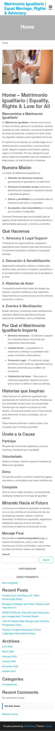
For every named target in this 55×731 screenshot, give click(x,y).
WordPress (29, 726)
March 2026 (8, 651)
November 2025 (10, 666)
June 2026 (7, 646)
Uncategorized (9, 684)
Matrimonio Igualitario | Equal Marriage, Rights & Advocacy (25, 8)
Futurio (48, 726)
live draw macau (12, 705)
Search (6, 554)
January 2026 (9, 661)
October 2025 (9, 671)
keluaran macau (10, 714)
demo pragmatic (10, 582)
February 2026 (9, 656)
